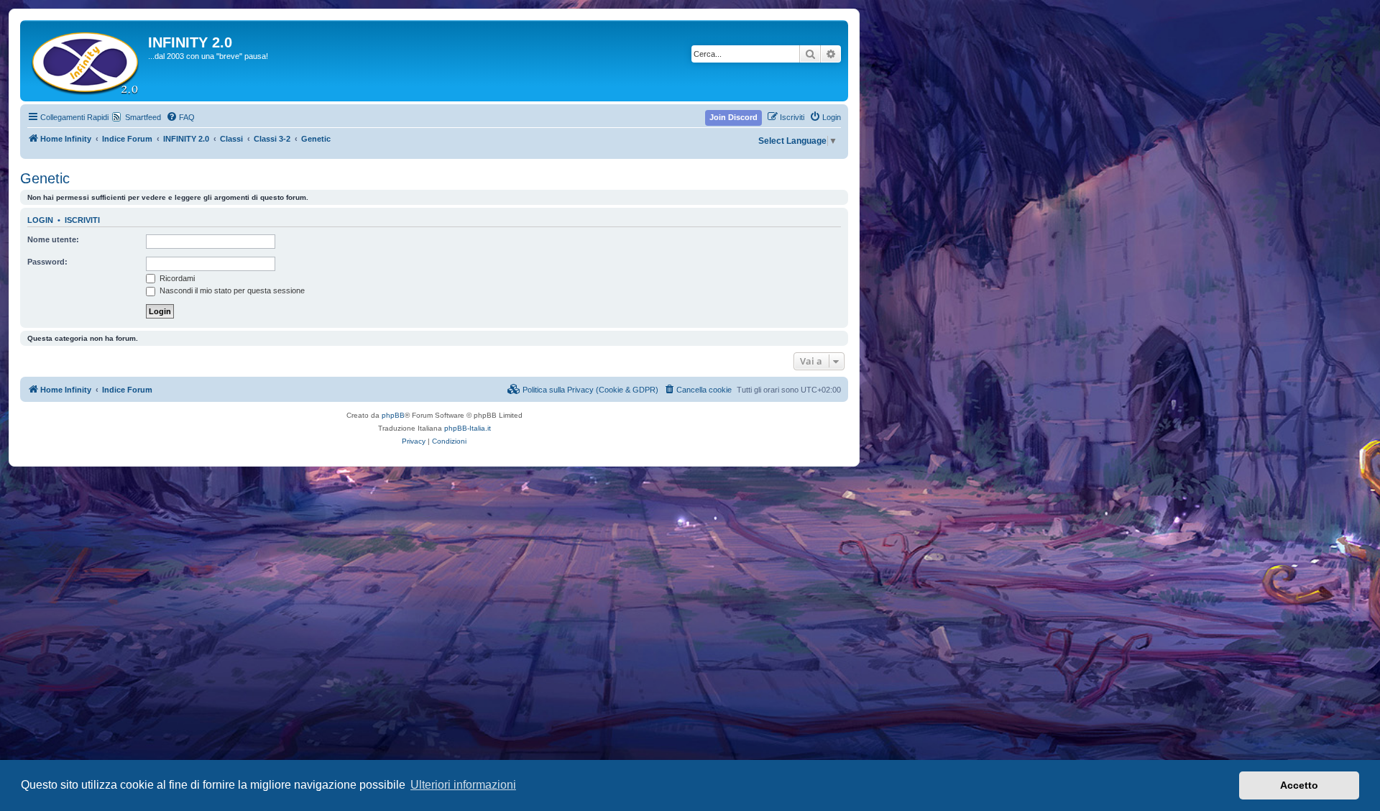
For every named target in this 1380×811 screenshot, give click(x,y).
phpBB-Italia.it (467, 428)
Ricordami (176, 278)
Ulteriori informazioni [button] (463, 785)
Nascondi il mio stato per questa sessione (231, 290)
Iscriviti (82, 220)
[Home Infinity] (86, 61)
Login (40, 220)
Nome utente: (53, 239)
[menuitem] (180, 117)
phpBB (393, 415)
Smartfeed (143, 117)
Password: (47, 261)
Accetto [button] (1299, 785)
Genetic (45, 178)
